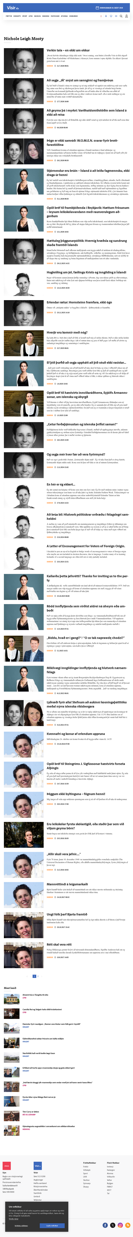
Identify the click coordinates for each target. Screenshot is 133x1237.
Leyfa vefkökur (52, 1226)
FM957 (110, 1187)
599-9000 (10, 1192)
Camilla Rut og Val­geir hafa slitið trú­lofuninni (42, 1010)
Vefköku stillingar (21, 1226)
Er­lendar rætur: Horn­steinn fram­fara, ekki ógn (79, 302)
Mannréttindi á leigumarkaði (67, 884)
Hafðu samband (40, 1183)
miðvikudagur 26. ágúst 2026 (111, 8)
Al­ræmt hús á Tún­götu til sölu (35, 995)
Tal (108, 1194)
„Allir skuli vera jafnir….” (64, 854)
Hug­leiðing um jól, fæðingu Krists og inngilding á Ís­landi (86, 272)
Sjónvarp (86, 1184)
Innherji (110, 1167)
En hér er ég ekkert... (61, 484)
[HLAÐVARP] (106, 16)
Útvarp (86, 1187)
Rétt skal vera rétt (59, 944)
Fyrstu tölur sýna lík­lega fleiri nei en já (39, 1097)
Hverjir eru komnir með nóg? (67, 332)
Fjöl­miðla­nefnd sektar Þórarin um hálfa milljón (43, 1039)
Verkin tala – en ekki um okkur (68, 50)
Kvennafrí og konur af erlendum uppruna (76, 734)
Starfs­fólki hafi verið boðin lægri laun (39, 1054)
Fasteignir (111, 1170)
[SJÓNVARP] (111, 16)
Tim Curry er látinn (31, 1112)
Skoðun (50, 66)
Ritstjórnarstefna (40, 1187)
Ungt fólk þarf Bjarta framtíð (67, 914)
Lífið (85, 1177)
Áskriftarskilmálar (41, 1190)
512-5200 (41, 1177)
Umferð (37, 1197)
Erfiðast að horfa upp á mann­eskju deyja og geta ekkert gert (49, 1068)
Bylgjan (110, 1184)
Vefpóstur (38, 1200)
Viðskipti (86, 1170)
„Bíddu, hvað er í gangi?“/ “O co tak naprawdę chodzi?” (86, 638)
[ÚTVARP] (116, 16)
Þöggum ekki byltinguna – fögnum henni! (76, 794)
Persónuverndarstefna (12, 1183)
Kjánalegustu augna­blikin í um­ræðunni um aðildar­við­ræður (49, 1127)
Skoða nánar (13, 1219)
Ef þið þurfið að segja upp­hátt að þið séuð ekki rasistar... (86, 362)
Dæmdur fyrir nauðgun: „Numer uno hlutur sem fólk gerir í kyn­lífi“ (52, 1024)
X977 (109, 1190)
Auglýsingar (38, 1180)
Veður (109, 1180)
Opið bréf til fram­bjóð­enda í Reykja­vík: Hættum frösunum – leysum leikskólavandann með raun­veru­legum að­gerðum (88, 212)
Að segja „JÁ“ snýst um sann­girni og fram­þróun (80, 80)
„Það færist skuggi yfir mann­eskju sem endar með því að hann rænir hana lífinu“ (57, 1083)
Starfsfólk (37, 1193)
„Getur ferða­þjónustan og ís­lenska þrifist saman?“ (82, 424)
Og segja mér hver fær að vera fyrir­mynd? (76, 454)
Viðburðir (111, 1177)
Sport (85, 1174)
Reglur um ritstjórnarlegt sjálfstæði (13, 1178)
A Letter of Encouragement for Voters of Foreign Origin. (86, 546)
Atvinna (110, 1174)
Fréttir (85, 1167)
